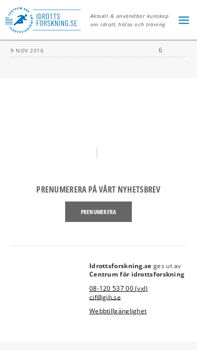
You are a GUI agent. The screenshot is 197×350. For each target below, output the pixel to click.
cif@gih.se (105, 296)
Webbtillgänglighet (118, 310)
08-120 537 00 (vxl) (118, 288)
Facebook (84, 152)
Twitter (112, 152)
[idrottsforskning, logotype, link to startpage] (46, 19)
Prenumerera (98, 212)
